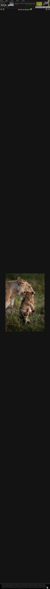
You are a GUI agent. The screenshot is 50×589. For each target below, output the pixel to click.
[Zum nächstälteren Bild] (49, 9)
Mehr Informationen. (43, 587)
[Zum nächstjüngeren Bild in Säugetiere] (3, 9)
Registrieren (3, 3)
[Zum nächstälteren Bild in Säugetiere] (46, 9)
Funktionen (48, 7)
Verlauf (44, 7)
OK (47, 587)
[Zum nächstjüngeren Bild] (1, 9)
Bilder (4, 6)
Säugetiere (7, 6)
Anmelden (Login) (4, 2)
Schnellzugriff (39, 7)
